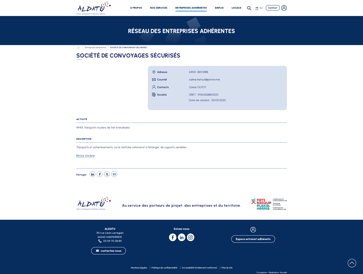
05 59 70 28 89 (112, 241)
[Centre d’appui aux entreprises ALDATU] (79, 48)
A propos (136, 7)
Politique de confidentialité (164, 267)
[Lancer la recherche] (249, 8)
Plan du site (227, 267)
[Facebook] (100, 174)
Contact (272, 7)
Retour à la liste (85, 155)
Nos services (158, 7)
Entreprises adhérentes (191, 7)
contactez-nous (111, 250)
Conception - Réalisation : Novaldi (272, 272)
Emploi (219, 7)
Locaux (236, 7)
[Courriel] (114, 174)
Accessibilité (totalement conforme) (199, 267)
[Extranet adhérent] (284, 8)
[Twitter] (107, 174)
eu (261, 8)
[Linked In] (92, 174)
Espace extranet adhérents (253, 239)
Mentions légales (139, 267)
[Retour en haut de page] (352, 263)
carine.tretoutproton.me (204, 79)
